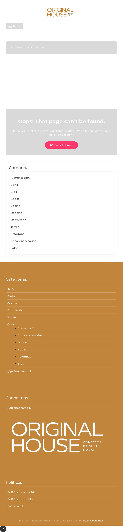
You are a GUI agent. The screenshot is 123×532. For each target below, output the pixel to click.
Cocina (15, 205)
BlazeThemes (95, 520)
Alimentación (20, 177)
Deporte (16, 212)
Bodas (15, 198)
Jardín (15, 227)
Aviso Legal (15, 506)
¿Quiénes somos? (19, 371)
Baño (14, 184)
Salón (15, 248)
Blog (14, 191)
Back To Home (63, 145)
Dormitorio (18, 219)
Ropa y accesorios (23, 241)
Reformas (17, 234)
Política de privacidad (22, 492)
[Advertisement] (61, 84)
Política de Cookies (20, 499)
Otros (11, 324)
